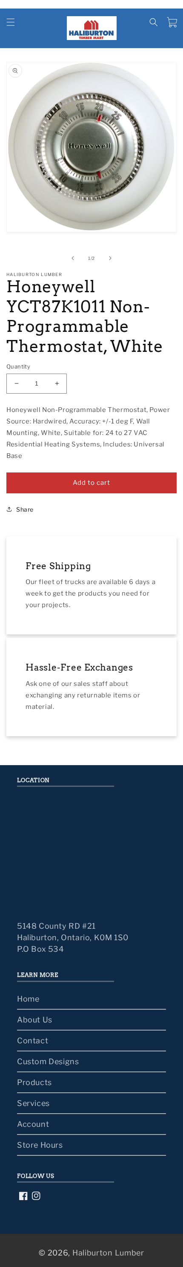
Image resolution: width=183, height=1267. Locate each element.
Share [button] (25, 509)
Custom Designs (48, 1061)
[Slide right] (110, 258)
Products (34, 1082)
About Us (34, 1019)
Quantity (18, 366)
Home (28, 998)
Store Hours (40, 1144)
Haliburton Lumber (108, 1252)
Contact (32, 1040)
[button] (10, 22)
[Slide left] (72, 258)
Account (33, 1124)
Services (33, 1103)
